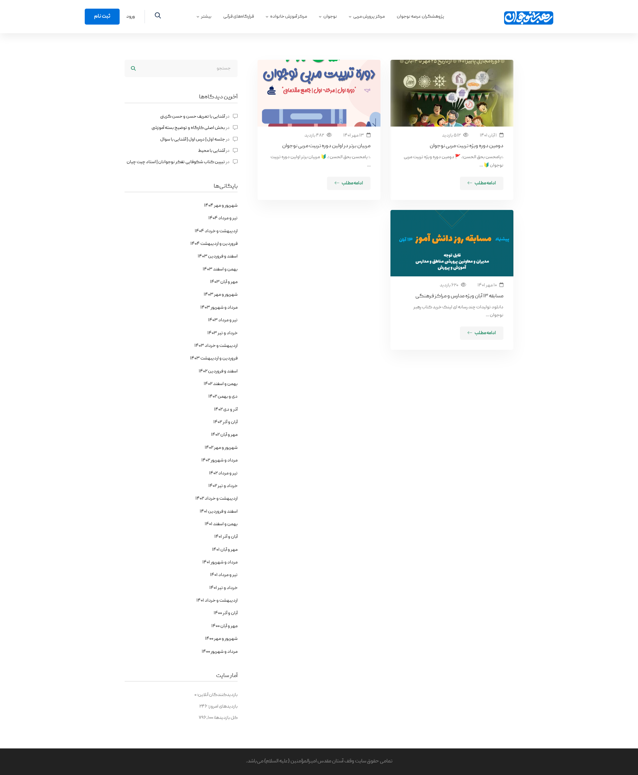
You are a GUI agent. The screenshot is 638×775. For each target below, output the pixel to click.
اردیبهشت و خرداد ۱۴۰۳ (216, 345)
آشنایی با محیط (211, 150)
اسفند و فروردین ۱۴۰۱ (219, 511)
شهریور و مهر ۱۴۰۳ (221, 294)
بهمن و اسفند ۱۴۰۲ (221, 384)
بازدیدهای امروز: (222, 706)
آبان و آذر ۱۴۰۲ (225, 422)
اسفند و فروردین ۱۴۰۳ (218, 256)
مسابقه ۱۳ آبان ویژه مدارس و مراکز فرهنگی (459, 296)
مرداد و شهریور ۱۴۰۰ (220, 651)
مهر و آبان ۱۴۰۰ (224, 626)
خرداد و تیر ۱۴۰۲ (223, 486)
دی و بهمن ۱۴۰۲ (223, 396)
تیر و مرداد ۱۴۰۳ (223, 320)
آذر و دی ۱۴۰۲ (226, 409)
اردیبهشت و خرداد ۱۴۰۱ (217, 600)
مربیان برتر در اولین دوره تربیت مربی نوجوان (326, 146)
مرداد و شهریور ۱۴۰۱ (220, 562)
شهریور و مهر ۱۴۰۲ (221, 447)
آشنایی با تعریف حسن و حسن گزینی (192, 116)
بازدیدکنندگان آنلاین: (217, 695)
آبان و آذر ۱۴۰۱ (226, 536)
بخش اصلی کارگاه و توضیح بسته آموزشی (188, 128)
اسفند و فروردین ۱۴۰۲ (218, 371)
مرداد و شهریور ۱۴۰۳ (219, 307)
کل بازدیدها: (225, 718)
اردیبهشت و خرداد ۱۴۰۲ (216, 498)
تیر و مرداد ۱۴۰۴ (223, 218)
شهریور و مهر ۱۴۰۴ (221, 205)
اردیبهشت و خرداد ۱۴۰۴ (216, 231)
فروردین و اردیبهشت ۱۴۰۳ (214, 358)
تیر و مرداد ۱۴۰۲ (223, 473)
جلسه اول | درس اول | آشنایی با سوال (192, 139)
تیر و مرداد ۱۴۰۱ (224, 575)
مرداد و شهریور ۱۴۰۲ (219, 460)
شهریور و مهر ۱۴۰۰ (221, 638)
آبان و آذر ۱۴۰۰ (226, 613)
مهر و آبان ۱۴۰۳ (224, 282)
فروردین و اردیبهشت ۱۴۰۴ (214, 244)
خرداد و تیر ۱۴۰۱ (223, 588)
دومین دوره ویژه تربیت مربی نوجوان (466, 146)
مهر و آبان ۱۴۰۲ (224, 435)
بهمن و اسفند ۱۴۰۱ (221, 524)
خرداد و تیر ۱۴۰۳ (222, 333)
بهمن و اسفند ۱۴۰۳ (220, 269)
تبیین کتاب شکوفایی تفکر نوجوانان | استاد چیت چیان (176, 162)
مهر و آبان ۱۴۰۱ (225, 549)
